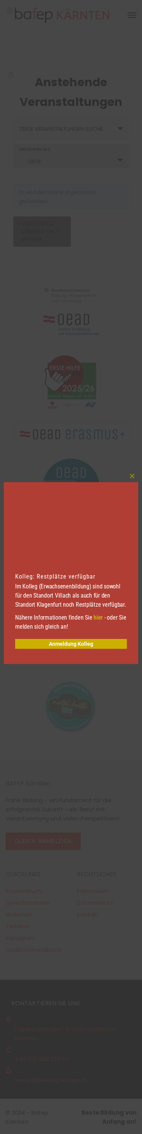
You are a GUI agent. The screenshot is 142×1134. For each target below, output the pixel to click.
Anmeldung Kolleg (71, 644)
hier (98, 617)
